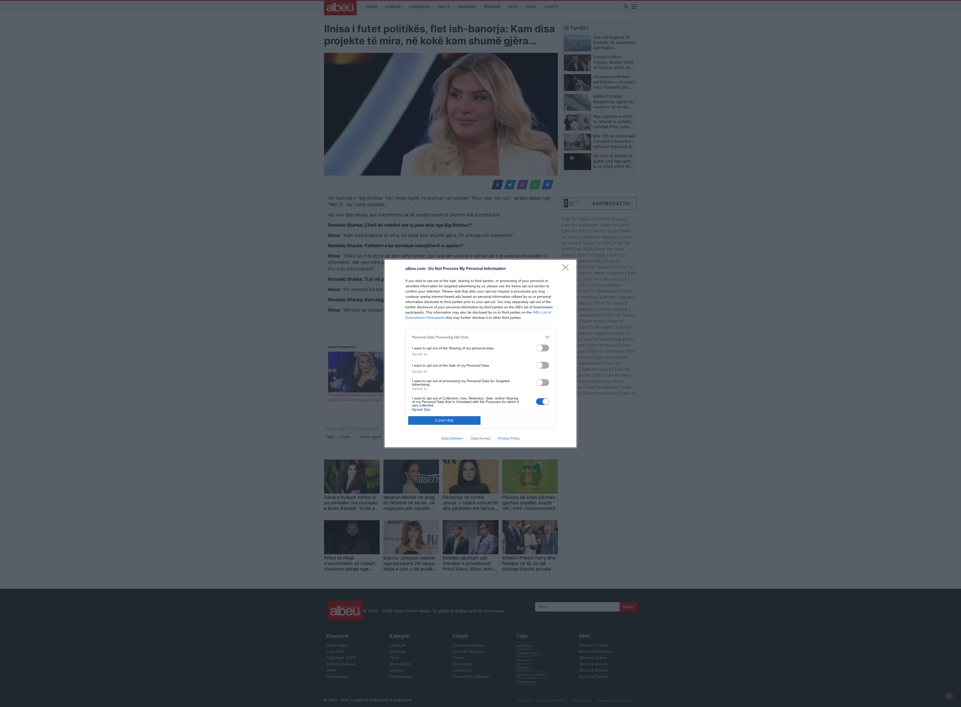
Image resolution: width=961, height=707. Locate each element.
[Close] (567, 269)
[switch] (542, 348)
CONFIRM (444, 420)
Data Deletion (452, 438)
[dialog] (480, 353)
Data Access (480, 438)
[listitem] (480, 337)
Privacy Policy (509, 438)
